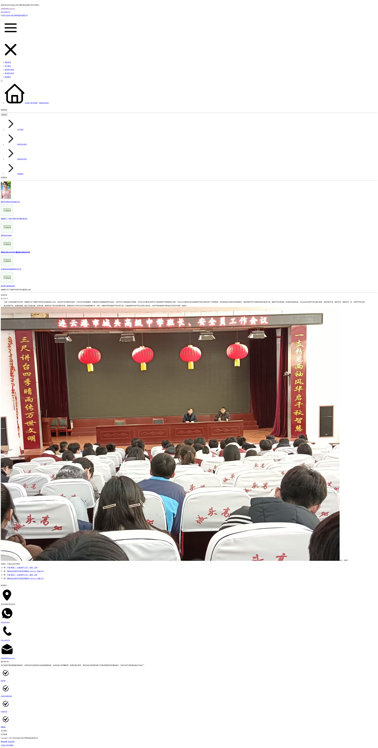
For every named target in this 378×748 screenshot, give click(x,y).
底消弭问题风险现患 (8, 286)
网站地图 (4, 741)
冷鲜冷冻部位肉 (6, 696)
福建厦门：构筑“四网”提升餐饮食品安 (14, 218)
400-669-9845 (5, 622)
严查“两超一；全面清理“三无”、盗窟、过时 (22, 567)
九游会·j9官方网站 (31, 103)
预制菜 (3, 727)
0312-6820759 (5, 12)
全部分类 (4, 114)
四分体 (3, 681)
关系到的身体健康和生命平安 (11, 269)
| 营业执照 (10, 741)
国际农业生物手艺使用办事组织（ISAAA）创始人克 (25, 571)
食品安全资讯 (44, 103)
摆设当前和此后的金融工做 (10, 202)
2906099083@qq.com (8, 8)
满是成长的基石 (6, 235)
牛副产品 (4, 711)
